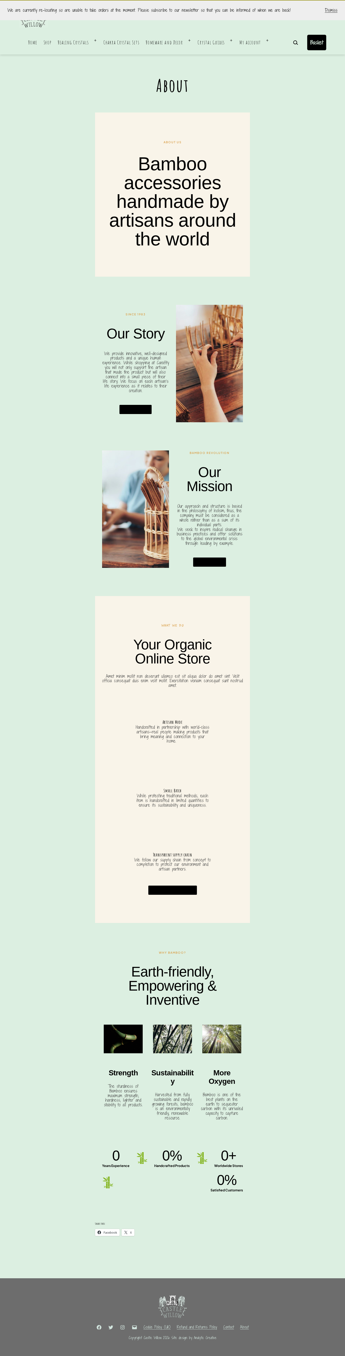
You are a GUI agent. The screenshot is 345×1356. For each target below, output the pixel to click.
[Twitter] (111, 1327)
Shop (48, 42)
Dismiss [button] (331, 10)
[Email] (134, 1327)
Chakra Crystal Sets (122, 42)
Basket (316, 42)
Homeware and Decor (164, 42)
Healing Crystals (73, 42)
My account (250, 42)
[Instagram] (122, 1327)
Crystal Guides (211, 42)
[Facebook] (99, 1327)
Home (32, 42)
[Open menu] (95, 40)
